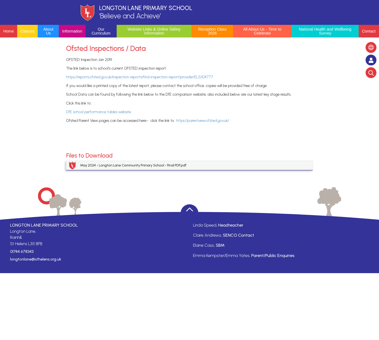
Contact (369, 31)
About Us (48, 31)
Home (8, 31)
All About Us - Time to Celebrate (262, 31)
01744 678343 (22, 251)
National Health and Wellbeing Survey (325, 31)
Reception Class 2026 (212, 31)
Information (72, 31)
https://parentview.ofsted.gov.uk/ (202, 120)
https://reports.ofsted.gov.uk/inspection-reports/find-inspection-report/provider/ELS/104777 (139, 77)
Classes (27, 31)
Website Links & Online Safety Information (154, 31)
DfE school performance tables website (98, 112)
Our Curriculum (101, 31)
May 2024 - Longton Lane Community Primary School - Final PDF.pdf (133, 165)
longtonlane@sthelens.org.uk (35, 259)
